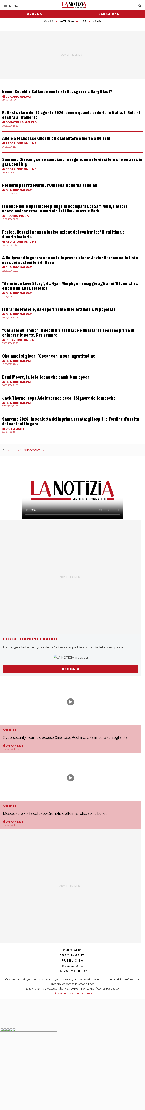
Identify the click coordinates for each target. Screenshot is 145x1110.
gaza (97, 21)
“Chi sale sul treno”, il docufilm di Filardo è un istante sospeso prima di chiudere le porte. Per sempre (68, 332)
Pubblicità (72, 960)
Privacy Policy (72, 971)
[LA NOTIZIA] (74, 5)
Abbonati (36, 13)
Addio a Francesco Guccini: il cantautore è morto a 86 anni (56, 138)
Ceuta (49, 21)
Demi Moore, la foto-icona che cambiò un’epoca (46, 377)
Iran (83, 21)
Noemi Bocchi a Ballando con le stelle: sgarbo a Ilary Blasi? (57, 91)
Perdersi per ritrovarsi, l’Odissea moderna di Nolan (49, 185)
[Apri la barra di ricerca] (139, 6)
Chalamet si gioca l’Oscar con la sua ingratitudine (48, 356)
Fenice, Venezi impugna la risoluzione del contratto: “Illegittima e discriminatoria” (63, 234)
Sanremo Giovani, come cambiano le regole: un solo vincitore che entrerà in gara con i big (72, 162)
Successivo (34, 450)
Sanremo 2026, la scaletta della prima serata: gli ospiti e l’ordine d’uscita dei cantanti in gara (70, 421)
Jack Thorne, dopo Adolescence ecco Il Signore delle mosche (59, 398)
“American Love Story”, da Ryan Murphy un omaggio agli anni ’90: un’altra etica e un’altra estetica (70, 286)
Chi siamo (72, 950)
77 (19, 450)
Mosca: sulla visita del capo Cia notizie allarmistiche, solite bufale (55, 813)
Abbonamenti (72, 955)
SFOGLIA (70, 669)
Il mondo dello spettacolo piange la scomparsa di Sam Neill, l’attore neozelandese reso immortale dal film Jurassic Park (65, 208)
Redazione (108, 13)
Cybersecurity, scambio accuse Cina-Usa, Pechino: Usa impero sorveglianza (65, 737)
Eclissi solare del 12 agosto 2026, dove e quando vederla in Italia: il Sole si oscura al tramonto (71, 115)
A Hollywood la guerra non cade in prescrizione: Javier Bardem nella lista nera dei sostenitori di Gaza (70, 260)
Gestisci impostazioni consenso (72, 993)
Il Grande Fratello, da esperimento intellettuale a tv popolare (59, 309)
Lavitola (66, 21)
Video (9, 730)
